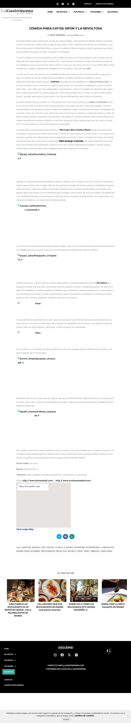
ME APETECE (62, 12)
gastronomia (93, 547)
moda (27, 551)
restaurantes (48, 551)
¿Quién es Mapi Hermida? (104, 4)
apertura (26, 547)
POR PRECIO (79, 12)
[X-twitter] (68, 4)
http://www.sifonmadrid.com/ (38, 480)
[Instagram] (57, 4)
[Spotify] (73, 4)
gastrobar (79, 547)
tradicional (106, 551)
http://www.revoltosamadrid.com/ (73, 480)
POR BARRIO (95, 12)
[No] (128, 716)
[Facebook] (63, 4)
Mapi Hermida (57, 35)
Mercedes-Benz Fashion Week (75, 130)
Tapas (86, 551)
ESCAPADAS (112, 12)
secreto (72, 551)
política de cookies (84, 715)
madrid (19, 551)
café (43, 547)
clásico (59, 547)
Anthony (55, 81)
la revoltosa (107, 547)
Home (50, 12)
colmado (68, 547)
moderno (35, 551)
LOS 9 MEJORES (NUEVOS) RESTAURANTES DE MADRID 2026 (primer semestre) (49, 607)
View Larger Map (24, 529)
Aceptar (66, 719)
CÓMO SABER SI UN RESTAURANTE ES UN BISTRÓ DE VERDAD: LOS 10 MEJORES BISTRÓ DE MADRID (18, 610)
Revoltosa (102, 283)
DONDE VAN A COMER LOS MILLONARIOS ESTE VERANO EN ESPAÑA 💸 (81, 607)
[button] (63, 12)
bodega (36, 547)
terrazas (95, 551)
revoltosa (61, 551)
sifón (80, 551)
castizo (50, 547)
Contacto (88, 4)
